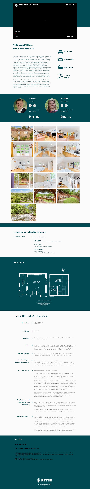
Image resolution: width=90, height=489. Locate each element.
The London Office (66, 355)
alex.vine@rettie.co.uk (34, 110)
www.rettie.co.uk (42, 355)
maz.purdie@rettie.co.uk (67, 110)
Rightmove (52, 355)
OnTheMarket (57, 355)
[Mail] (30, 105)
